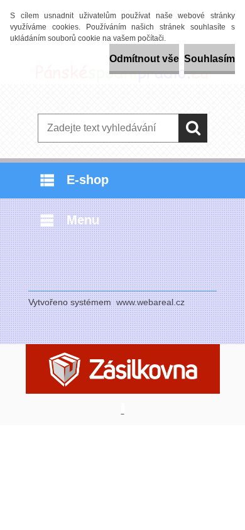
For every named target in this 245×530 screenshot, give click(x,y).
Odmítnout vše (144, 58)
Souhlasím (209, 58)
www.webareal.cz (150, 302)
